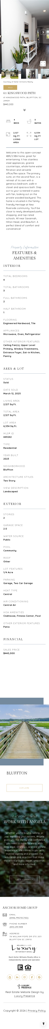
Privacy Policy (37, 1010)
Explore (24, 788)
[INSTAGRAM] (24, 977)
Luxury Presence (24, 996)
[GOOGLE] (39, 977)
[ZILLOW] (10, 977)
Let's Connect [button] (24, 879)
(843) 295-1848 (16, 927)
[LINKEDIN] (17, 977)
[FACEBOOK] (32, 977)
